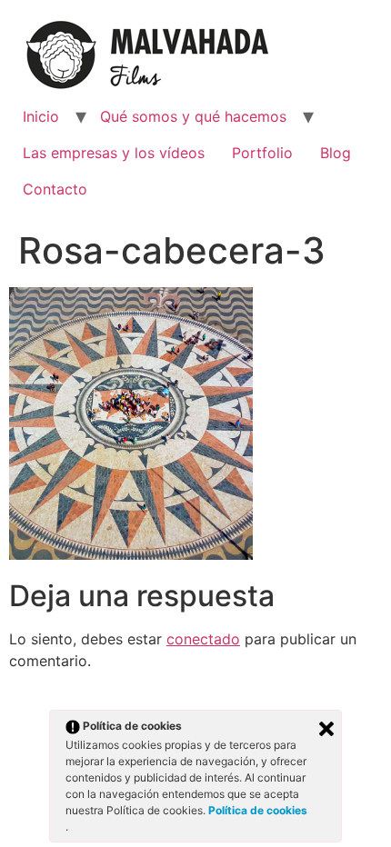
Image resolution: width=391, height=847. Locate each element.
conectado (203, 639)
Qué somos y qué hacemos (193, 116)
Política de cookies (257, 810)
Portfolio (262, 153)
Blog (335, 153)
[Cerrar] (326, 729)
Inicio (41, 116)
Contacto (55, 189)
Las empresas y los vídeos (114, 153)
